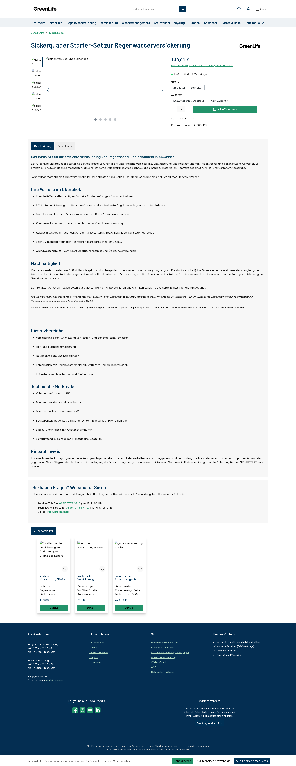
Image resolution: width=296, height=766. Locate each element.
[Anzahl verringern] (174, 109)
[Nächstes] (162, 90)
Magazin (93, 657)
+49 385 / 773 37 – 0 (40, 648)
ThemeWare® (182, 749)
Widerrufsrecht (159, 662)
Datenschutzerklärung (163, 672)
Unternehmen (96, 642)
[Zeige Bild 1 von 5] (95, 119)
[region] (98, 90)
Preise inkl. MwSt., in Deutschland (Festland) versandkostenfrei (202, 65)
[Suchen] (182, 9)
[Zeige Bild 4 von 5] (110, 119)
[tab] (42, 146)
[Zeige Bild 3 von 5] (105, 119)
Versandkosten (139, 746)
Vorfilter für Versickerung (85, 577)
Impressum (95, 662)
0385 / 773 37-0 (69, 503)
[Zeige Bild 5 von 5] (115, 119)
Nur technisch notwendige (213, 761)
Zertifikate (95, 647)
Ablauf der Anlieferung (163, 657)
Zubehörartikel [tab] (43, 531)
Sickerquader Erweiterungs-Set (126, 577)
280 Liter (179, 87)
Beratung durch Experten (164, 642)
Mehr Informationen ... (123, 761)
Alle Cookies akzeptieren (252, 761)
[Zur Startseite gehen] (45, 9)
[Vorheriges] (48, 90)
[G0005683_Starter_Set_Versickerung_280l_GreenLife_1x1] (105, 90)
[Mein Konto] (248, 9)
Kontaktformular (54, 680)
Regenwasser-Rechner (163, 647)
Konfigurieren (182, 761)
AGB (153, 667)
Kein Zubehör (219, 101)
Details (53, 608)
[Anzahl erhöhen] (188, 109)
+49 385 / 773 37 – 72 (40, 664)
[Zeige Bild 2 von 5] (100, 119)
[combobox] (144, 9)
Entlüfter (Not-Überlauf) (189, 101)
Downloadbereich (98, 652)
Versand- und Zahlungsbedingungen (170, 652)
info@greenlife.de (58, 512)
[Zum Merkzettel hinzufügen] (65, 569)
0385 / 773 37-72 (77, 507)
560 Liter (197, 87)
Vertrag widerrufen (209, 723)
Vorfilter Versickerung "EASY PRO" (52, 577)
